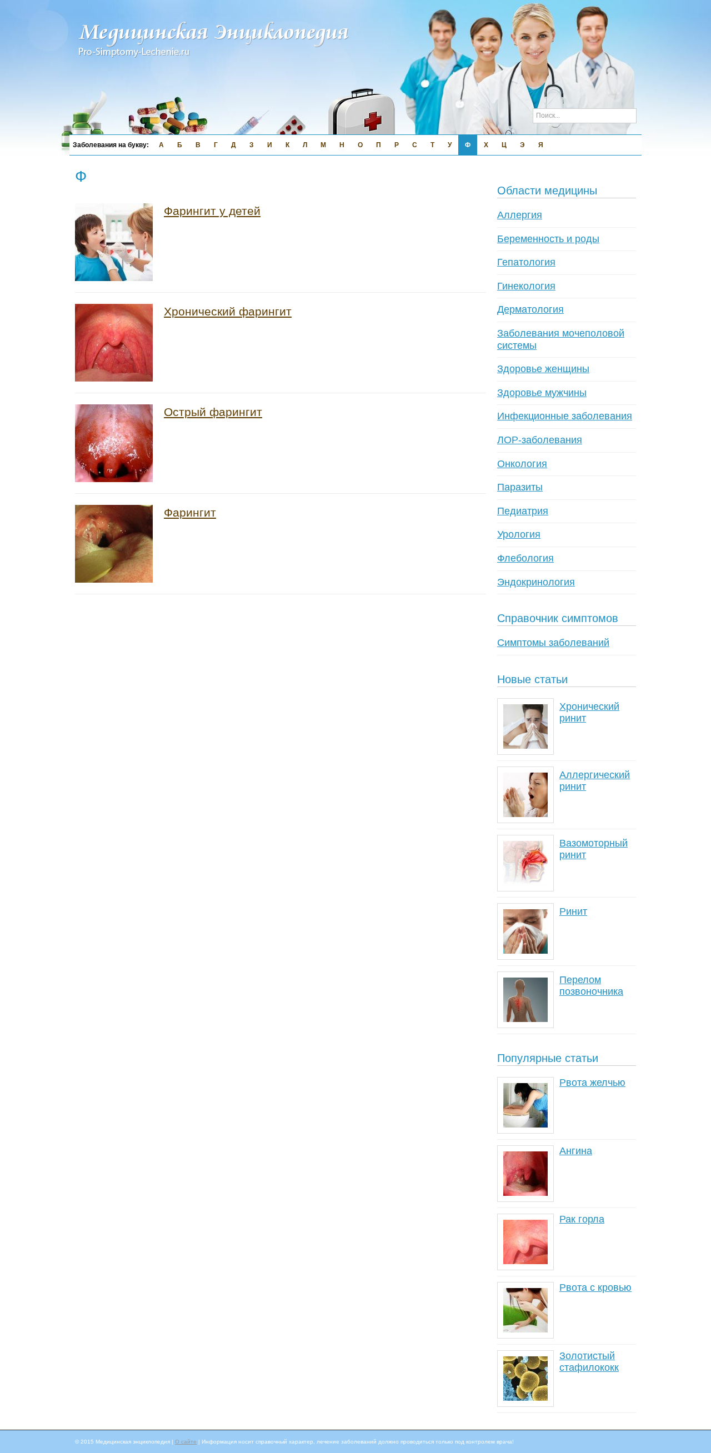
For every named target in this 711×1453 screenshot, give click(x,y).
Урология (518, 534)
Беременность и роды (548, 238)
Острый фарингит (213, 411)
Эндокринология (536, 582)
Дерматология (530, 309)
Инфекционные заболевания (564, 416)
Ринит (573, 911)
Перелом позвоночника (591, 986)
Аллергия (519, 215)
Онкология (522, 463)
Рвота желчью (592, 1082)
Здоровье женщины (543, 368)
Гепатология (526, 262)
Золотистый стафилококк (589, 1362)
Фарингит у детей (212, 210)
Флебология (525, 558)
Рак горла (581, 1219)
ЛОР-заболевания (539, 439)
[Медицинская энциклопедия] (214, 64)
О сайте (186, 1442)
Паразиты (520, 487)
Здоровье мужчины (542, 392)
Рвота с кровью (595, 1287)
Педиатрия (522, 511)
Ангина (575, 1150)
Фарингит (190, 512)
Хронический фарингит (228, 311)
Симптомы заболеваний (553, 642)
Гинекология (526, 286)
